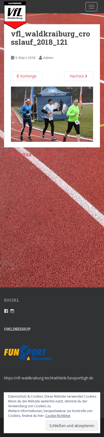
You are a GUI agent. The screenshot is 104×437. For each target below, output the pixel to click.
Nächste (77, 76)
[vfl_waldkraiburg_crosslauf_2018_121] (52, 113)
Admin (48, 57)
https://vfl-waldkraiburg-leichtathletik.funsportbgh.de (48, 377)
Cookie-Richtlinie (57, 415)
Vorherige (28, 76)
